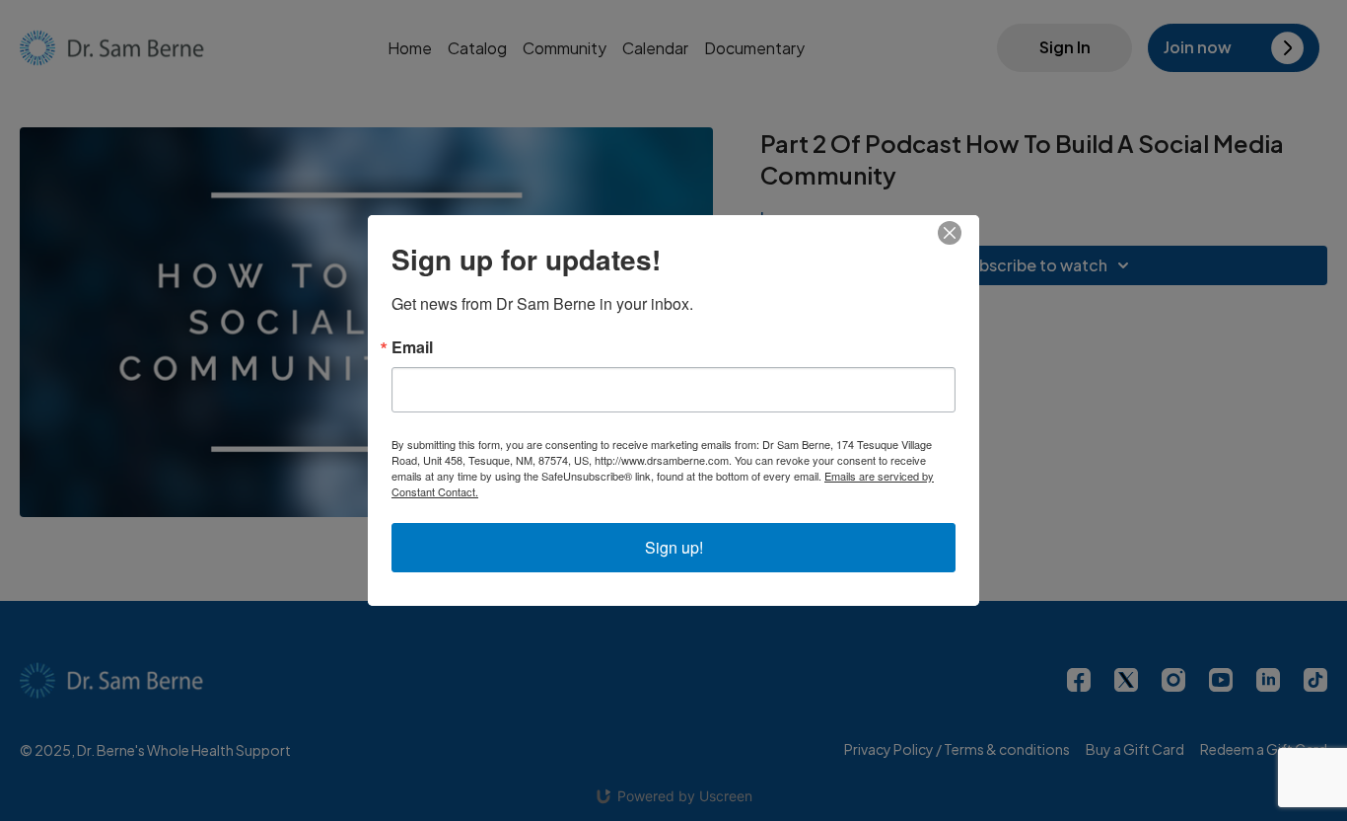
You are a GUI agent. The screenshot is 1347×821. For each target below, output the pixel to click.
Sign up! (674, 547)
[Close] (961, 233)
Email (412, 347)
